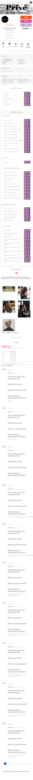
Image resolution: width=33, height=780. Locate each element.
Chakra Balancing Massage (10, 214)
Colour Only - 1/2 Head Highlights (11, 134)
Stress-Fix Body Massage (9, 211)
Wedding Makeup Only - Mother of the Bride (13, 258)
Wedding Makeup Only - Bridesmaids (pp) (13, 261)
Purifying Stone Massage (9, 217)
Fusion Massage (7, 208)
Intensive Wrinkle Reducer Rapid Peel (12, 189)
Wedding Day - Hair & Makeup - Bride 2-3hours (12, 239)
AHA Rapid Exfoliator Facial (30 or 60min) (12, 186)
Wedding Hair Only (8, 236)
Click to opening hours (7, 71)
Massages (6, 101)
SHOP (26, 17)
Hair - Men (6, 96)
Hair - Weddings (7, 104)
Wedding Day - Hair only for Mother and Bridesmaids (12, 243)
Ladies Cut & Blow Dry (8, 123)
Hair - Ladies (6, 93)
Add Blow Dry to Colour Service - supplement (13, 140)
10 (27, 763)
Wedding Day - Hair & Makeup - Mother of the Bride (13, 248)
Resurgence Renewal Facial (10, 192)
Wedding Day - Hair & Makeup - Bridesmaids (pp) (13, 252)
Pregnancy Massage (8, 220)
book (26, 21)
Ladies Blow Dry (7, 120)
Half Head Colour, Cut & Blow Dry (11, 143)
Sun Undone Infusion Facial (10, 195)
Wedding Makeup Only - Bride (10, 255)
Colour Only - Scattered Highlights (11, 131)
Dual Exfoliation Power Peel (10, 184)
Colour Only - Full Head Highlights (11, 137)
